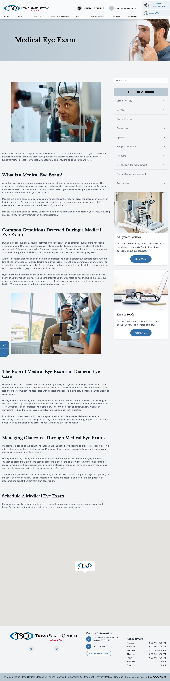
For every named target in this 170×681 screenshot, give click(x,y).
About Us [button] (21, 17)
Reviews (116, 17)
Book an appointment (99, 653)
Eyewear (79, 17)
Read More (140, 259)
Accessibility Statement (81, 677)
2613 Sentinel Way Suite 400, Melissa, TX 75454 (106, 638)
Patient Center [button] (97, 17)
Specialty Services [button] (59, 17)
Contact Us (132, 17)
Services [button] (37, 17)
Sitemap (118, 677)
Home (6, 17)
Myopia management (159, 5)
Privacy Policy (104, 677)
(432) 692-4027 (101, 646)
